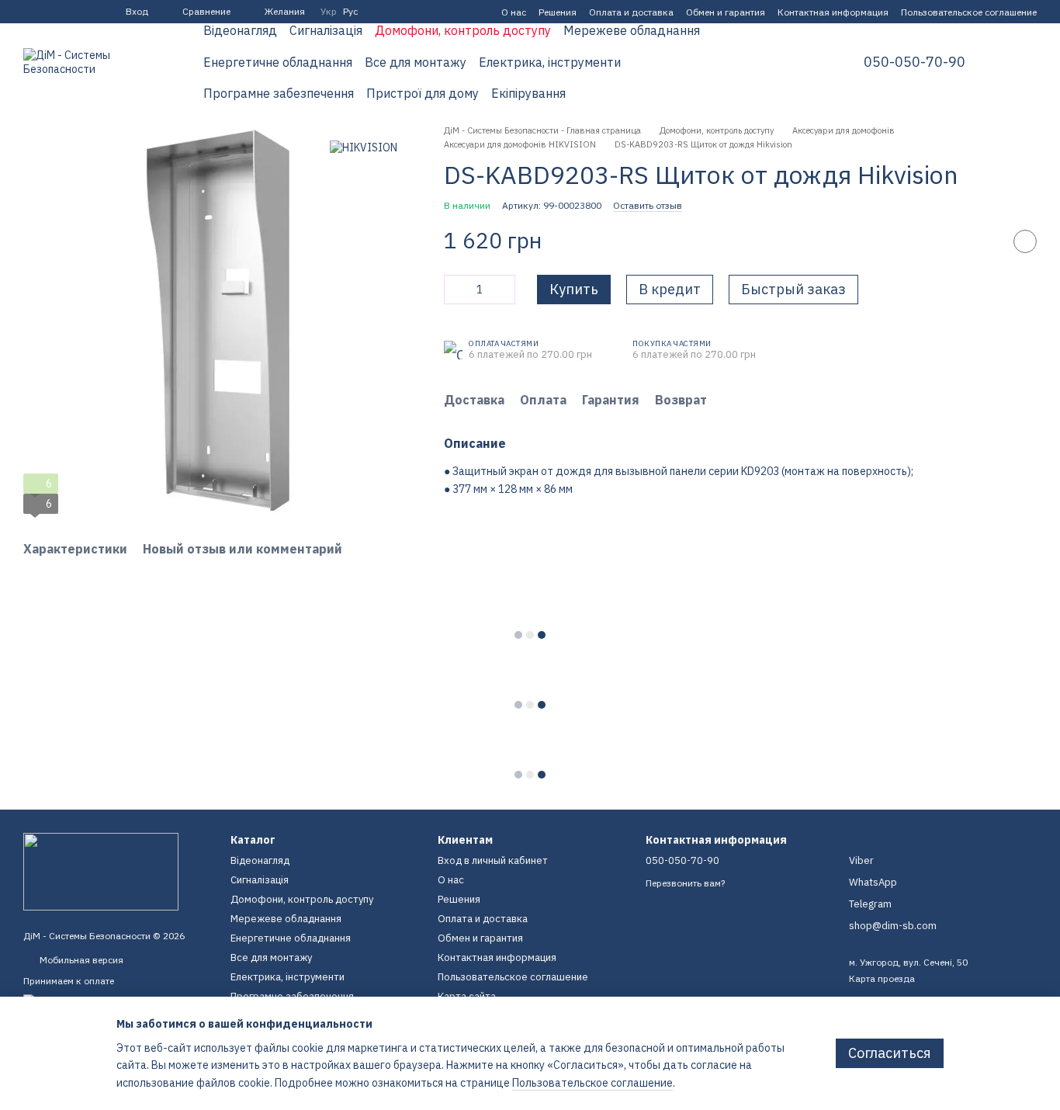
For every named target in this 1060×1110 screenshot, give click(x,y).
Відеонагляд (240, 30)
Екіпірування (528, 93)
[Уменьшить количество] (455, 290)
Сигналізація (325, 30)
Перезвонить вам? (685, 883)
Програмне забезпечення (278, 93)
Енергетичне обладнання (277, 62)
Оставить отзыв (647, 205)
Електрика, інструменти (550, 62)
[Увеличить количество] (503, 290)
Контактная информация (833, 12)
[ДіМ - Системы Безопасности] (100, 870)
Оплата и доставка (631, 12)
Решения (558, 12)
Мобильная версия (80, 960)
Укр (328, 11)
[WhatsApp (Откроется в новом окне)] (85, 11)
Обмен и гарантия (725, 12)
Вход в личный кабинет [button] (493, 860)
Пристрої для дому (422, 93)
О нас (513, 12)
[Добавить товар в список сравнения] (986, 241)
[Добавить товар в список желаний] (1025, 241)
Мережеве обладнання (631, 30)
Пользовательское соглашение (969, 12)
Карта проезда (882, 978)
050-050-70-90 (914, 62)
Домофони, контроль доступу (463, 30)
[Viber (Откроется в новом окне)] (67, 11)
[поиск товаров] (804, 62)
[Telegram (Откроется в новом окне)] (48, 11)
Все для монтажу (415, 62)
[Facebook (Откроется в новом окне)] (29, 11)
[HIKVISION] (363, 147)
